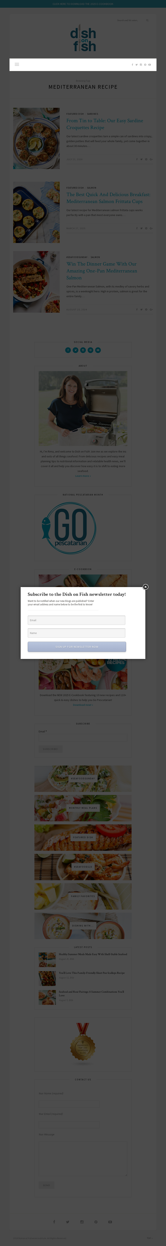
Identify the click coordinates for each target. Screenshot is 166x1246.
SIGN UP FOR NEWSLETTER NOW (76, 647)
